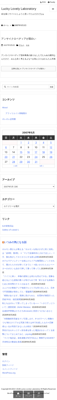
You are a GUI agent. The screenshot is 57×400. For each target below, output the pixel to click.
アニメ (21, 45)
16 (28, 152)
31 (36, 161)
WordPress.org (8, 373)
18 (43, 152)
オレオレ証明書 (9, 119)
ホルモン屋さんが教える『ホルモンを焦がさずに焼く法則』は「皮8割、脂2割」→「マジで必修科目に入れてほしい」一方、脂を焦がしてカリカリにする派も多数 (28, 253)
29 (21, 161)
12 (51, 147)
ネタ (27, 45)
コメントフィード (10, 369)
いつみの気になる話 (15, 242)
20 (6, 157)
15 (21, 152)
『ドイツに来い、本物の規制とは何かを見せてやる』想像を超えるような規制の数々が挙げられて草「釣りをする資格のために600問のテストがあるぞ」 (28, 280)
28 (13, 161)
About (5, 107)
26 (51, 157)
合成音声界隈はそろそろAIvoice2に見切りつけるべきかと (27, 311)
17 (36, 152)
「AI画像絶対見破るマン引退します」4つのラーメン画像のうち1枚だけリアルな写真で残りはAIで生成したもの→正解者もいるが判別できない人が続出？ (28, 322)
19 (51, 152)
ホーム (6, 25)
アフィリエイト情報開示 (16, 113)
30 (28, 161)
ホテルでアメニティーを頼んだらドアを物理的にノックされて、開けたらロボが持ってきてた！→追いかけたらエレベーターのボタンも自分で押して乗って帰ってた (28, 265)
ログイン (6, 361)
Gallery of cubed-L (10, 230)
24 (36, 157)
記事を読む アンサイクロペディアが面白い (28, 69)
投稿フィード (8, 365)
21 (13, 157)
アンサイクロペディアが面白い (18, 38)
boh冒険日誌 (7, 226)
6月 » (42, 166)
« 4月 (15, 166)
